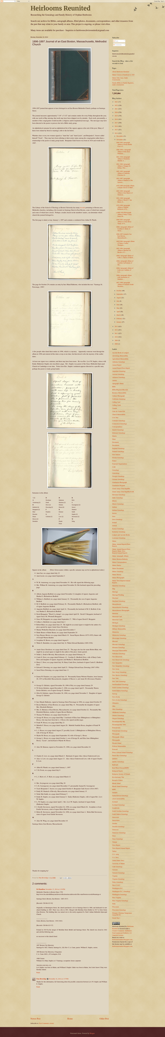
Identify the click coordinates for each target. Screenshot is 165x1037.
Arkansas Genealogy (118, 377)
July (118, 301)
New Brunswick (117, 657)
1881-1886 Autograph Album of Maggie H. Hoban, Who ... (123, 166)
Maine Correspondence (119, 562)
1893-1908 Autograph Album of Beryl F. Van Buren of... (124, 200)
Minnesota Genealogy (119, 635)
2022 (116, 105)
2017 (116, 123)
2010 (116, 337)
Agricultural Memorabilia (120, 359)
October (119, 291)
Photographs (116, 740)
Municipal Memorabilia (119, 650)
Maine (114, 541)
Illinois (114, 501)
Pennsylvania (116, 728)
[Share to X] (67, 878)
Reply (38, 972)
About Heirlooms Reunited (120, 72)
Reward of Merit (117, 780)
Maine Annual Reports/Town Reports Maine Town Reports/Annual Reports (121, 551)
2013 (116, 326)
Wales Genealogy (117, 882)
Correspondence (117, 427)
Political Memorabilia (119, 746)
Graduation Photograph (119, 482)
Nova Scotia (116, 697)
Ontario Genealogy (118, 715)
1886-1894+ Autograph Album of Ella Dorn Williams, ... (123, 151)
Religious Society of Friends (121, 774)
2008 (116, 344)
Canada (114, 408)
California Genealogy (119, 399)
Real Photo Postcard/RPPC (120, 768)
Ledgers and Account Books (121, 535)
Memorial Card (117, 616)
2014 (116, 133)
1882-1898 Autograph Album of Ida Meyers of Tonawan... (124, 193)
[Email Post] (60, 878)
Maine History (116, 574)
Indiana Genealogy (118, 510)
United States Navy (118, 860)
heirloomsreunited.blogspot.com (122, 939)
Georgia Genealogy (118, 476)
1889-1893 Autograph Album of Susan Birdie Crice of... (124, 144)
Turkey (114, 851)
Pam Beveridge (41, 979)
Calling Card (116, 402)
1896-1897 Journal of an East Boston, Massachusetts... (123, 236)
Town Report (116, 845)
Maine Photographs (118, 578)
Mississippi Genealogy (119, 638)
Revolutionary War (118, 777)
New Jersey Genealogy (119, 672)
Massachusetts (116, 604)
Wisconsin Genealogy (119, 910)
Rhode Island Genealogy (120, 786)
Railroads (115, 765)
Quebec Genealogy (118, 762)
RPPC (114, 789)
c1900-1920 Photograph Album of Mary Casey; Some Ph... (124, 214)
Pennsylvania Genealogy (119, 731)
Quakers (114, 759)
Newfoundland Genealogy (120, 684)
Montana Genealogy (118, 647)
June (118, 305)
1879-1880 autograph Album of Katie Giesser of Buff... (125, 187)
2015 (116, 130)
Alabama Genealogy (118, 362)
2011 (116, 333)
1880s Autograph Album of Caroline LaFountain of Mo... (124, 263)
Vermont (115, 870)
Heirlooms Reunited (60, 8)
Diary (114, 439)
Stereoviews (116, 820)
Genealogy (115, 470)
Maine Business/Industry (120, 559)
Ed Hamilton (40, 889)
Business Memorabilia (119, 393)
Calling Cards (116, 405)
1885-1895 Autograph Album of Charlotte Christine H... (123, 173)
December (120, 136)
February (120, 318)
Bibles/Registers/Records (120, 390)
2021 (116, 109)
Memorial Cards (117, 620)
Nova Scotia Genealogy (119, 700)
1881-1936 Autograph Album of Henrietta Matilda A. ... (123, 159)
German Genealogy (118, 479)
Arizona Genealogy (118, 374)
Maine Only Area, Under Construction (120, 79)
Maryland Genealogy (118, 601)
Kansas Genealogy (118, 529)
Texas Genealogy (117, 839)
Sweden (114, 823)
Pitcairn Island (116, 743)
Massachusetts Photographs (120, 610)
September (120, 294)
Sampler (114, 792)
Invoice (114, 513)
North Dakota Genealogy (120, 691)
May (118, 308)
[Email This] (64, 878)
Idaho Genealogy (117, 498)
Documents (115, 445)
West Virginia (116, 897)
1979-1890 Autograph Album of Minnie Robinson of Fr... (123, 207)
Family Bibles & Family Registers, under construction (123, 84)
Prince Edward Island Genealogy (122, 752)
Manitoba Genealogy (118, 586)
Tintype (114, 842)
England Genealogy (118, 448)
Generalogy (115, 473)
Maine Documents (118, 568)
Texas (114, 836)
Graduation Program (118, 485)
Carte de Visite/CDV (118, 411)
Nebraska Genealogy (118, 653)
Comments (118, 45)
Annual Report (116, 365)
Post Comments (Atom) (46, 1023)
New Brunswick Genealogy (120, 660)
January (119, 322)
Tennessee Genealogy (119, 833)
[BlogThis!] (66, 878)
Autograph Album (117, 383)
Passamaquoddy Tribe (119, 725)
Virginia (114, 876)
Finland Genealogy (118, 451)
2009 (116, 340)
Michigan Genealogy (118, 626)
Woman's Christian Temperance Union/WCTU (122, 914)
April (118, 311)
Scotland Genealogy (118, 805)
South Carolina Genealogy (120, 811)
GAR (114, 467)
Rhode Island (116, 783)
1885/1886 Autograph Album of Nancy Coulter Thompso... (125, 243)
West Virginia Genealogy (120, 901)
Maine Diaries (116, 565)
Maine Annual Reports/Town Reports (121, 545)
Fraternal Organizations (119, 464)
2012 (116, 330)
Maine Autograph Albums (120, 556)
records (82, 207)
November (120, 140)
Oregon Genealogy (118, 718)
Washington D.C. (117, 888)
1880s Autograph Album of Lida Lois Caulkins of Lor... (124, 270)
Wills (114, 904)
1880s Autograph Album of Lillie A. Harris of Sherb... (125, 257)
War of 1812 (116, 885)
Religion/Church (117, 771)
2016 (116, 126)
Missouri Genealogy (118, 644)
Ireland (114, 522)
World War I (116, 918)
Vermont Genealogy (118, 873)
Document (115, 442)
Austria (114, 380)
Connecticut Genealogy (119, 424)
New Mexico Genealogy (119, 675)
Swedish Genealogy (118, 826)
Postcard (115, 749)
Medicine (115, 613)
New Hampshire (117, 663)
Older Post (104, 1018)
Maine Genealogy (117, 571)
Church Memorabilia (118, 414)
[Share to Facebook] (69, 878)
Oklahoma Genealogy (119, 712)
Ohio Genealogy (117, 709)
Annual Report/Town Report (121, 368)
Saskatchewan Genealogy (120, 796)
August (119, 298)
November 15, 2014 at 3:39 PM (55, 889)
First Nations (116, 454)
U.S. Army (115, 854)
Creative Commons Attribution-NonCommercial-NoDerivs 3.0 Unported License (122, 933)
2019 (116, 116)
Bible (114, 387)
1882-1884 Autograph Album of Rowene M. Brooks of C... (123, 250)
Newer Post (35, 1018)
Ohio (113, 706)
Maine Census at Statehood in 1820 (123, 75)
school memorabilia (118, 799)
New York (115, 678)
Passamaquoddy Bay (118, 721)
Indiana (114, 507)
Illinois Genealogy (118, 504)
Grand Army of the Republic (121, 488)
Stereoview (115, 817)
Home (70, 1018)
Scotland (115, 802)
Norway (114, 694)
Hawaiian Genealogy (118, 495)
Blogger (92, 1033)
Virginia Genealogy (118, 879)
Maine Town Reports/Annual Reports (121, 582)
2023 (116, 102)
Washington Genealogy (119, 894)
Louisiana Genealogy (118, 538)
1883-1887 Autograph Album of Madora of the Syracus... (124, 180)
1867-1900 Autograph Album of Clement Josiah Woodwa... (124, 284)
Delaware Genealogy (118, 433)
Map (113, 589)
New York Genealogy (119, 681)
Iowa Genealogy (117, 519)
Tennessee (115, 830)
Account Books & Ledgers (120, 353)
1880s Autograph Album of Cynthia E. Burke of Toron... (124, 229)
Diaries (114, 436)
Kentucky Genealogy (118, 532)
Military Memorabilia (119, 629)
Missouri (115, 641)
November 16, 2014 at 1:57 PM (58, 979)
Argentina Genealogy (119, 371)
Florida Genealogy (118, 458)
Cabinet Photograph (118, 396)
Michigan (115, 623)
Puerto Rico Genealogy (119, 755)
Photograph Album (118, 737)
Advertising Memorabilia (120, 356)
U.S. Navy (115, 857)
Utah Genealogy (117, 867)
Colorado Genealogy (118, 421)
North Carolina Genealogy (120, 687)
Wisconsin (115, 907)
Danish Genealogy (118, 430)
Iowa (113, 516)
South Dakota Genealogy (120, 814)
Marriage (115, 592)
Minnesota (115, 632)
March (119, 315)
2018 (116, 119)
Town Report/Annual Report (121, 848)
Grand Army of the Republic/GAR (123, 492)
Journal (114, 526)
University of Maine (118, 863)
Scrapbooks (115, 808)
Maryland (115, 598)
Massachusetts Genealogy (120, 607)
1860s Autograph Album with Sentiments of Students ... (124, 277)
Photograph (115, 734)
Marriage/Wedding (118, 595)
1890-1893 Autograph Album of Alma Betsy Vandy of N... (123, 221)
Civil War (115, 417)
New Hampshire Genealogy (120, 666)
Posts (116, 41)
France (114, 461)
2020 (116, 112)
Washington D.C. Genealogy (121, 891)
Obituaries (115, 703)
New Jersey (115, 669)
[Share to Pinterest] (71, 878)
